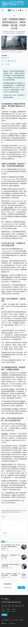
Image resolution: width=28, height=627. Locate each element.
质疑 (13, 495)
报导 (13, 304)
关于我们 (3, 609)
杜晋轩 (2, 550)
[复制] (2, 61)
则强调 (16, 409)
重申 (20, 156)
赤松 (2, 558)
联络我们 (8, 609)
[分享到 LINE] (15, 61)
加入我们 (13, 609)
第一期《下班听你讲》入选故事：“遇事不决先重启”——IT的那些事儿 (10, 574)
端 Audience (4, 577)
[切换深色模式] (21, 10)
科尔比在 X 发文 (13, 133)
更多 (6, 541)
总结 (20, 448)
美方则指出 (4, 275)
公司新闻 (13, 611)
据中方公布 (4, 261)
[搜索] (23, 10)
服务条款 (21, 619)
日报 (14, 15)
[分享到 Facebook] (9, 61)
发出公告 (22, 424)
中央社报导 (4, 373)
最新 (3, 541)
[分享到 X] (6, 61)
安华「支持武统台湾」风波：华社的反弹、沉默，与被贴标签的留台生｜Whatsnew (10, 546)
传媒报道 (5, 434)
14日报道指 (11, 389)
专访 (20, 148)
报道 (15, 111)
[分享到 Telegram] (12, 61)
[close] (26, 4)
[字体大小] (16, 10)
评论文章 (13, 466)
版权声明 (8, 611)
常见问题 (3, 611)
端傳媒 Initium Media (9, 619)
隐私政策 (16, 619)
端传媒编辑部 (12, 510)
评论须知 (5, 533)
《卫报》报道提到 (8, 207)
